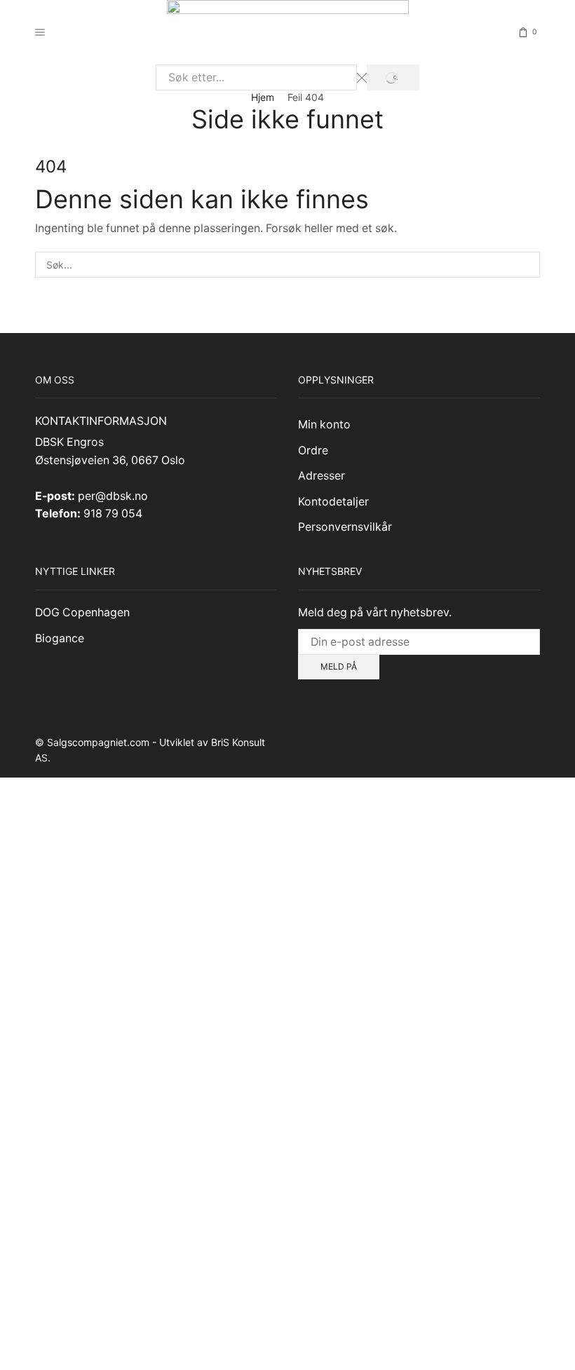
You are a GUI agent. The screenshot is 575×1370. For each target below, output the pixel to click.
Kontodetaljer (333, 501)
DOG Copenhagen (82, 612)
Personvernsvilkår (345, 527)
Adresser (321, 475)
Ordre (313, 450)
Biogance (59, 638)
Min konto (324, 424)
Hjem (262, 97)
